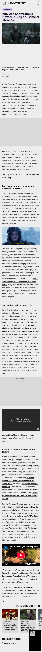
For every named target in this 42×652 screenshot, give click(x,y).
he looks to (26, 516)
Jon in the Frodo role (27, 528)
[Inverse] (18, 3)
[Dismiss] (38, 632)
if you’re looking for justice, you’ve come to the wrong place (18, 481)
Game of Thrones (11, 643)
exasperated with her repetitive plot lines (19, 96)
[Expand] (31, 632)
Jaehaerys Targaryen (22, 587)
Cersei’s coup (16, 99)
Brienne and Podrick (10, 576)
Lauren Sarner (10, 74)
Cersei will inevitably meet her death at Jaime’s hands (20, 282)
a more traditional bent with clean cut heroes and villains (20, 496)
